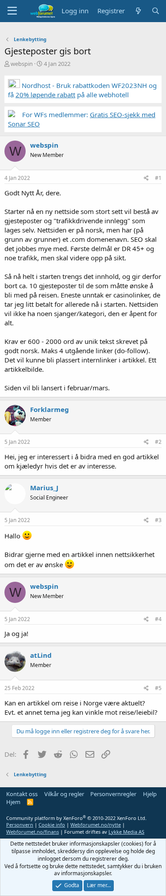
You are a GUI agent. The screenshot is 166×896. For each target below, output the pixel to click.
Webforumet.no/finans (32, 831)
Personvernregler (113, 794)
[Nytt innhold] (138, 11)
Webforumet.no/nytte (95, 824)
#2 (158, 442)
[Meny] (12, 11)
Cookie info (52, 824)
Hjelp (150, 794)
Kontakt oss (22, 794)
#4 (158, 619)
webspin (22, 64)
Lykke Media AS (126, 831)
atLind (41, 655)
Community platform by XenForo (76, 818)
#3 (158, 520)
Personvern (19, 824)
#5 (158, 688)
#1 (158, 178)
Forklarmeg (49, 409)
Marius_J (44, 487)
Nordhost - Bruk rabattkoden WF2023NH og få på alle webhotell (82, 90)
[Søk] (155, 11)
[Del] (146, 178)
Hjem (13, 802)
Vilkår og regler (64, 794)
